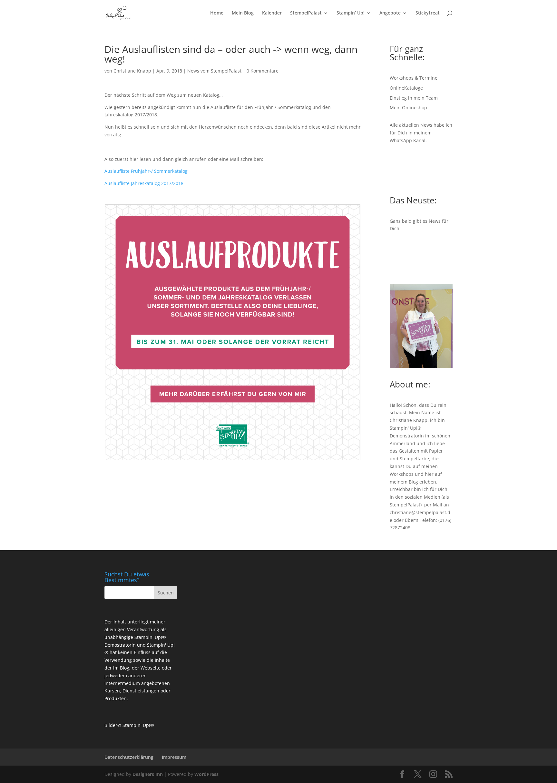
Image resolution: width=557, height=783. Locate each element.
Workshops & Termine (413, 78)
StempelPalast (306, 13)
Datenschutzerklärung (128, 757)
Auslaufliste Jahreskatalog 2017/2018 (143, 183)
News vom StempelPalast (214, 71)
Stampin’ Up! (351, 13)
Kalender (272, 13)
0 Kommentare (262, 71)
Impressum (174, 757)
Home (216, 13)
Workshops (402, 474)
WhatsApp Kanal (407, 140)
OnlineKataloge (406, 88)
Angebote (390, 13)
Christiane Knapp (132, 71)
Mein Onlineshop (408, 107)
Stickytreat (427, 13)
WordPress (206, 774)
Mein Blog (243, 13)
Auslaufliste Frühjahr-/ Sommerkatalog (146, 171)
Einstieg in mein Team (414, 98)
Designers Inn (147, 774)
